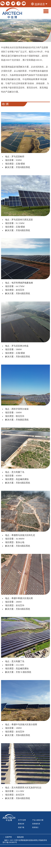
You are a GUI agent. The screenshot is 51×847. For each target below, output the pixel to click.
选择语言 (40, 4)
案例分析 (21, 824)
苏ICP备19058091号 (10, 842)
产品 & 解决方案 (37, 820)
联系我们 (35, 827)
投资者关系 (36, 824)
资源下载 (21, 827)
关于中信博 (22, 820)
